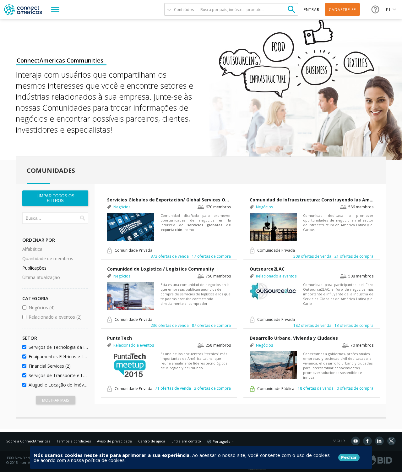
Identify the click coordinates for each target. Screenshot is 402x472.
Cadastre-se (342, 9)
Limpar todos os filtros (55, 198)
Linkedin (379, 440)
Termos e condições (73, 441)
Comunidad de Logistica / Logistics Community (160, 269)
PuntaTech (119, 338)
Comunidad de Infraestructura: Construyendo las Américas (311, 200)
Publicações (34, 268)
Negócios (57, 307)
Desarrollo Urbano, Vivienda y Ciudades (294, 338)
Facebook (367, 440)
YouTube (355, 440)
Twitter (391, 440)
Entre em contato (186, 441)
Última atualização (41, 277)
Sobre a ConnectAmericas (28, 441)
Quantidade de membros (47, 258)
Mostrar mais (55, 400)
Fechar (349, 457)
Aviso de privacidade (114, 441)
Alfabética (32, 249)
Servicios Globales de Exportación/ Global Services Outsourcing (169, 200)
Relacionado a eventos (57, 317)
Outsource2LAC (267, 269)
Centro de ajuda (151, 441)
